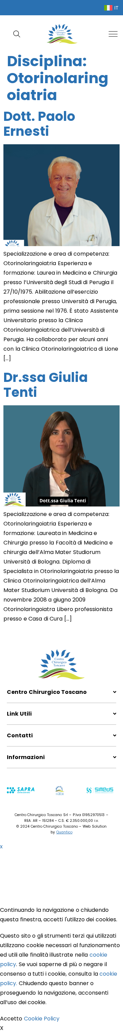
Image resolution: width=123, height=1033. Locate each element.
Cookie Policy (42, 1018)
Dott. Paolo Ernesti (39, 123)
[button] (113, 34)
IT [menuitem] (116, 7)
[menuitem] (111, 8)
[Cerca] (18, 34)
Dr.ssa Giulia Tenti (45, 384)
